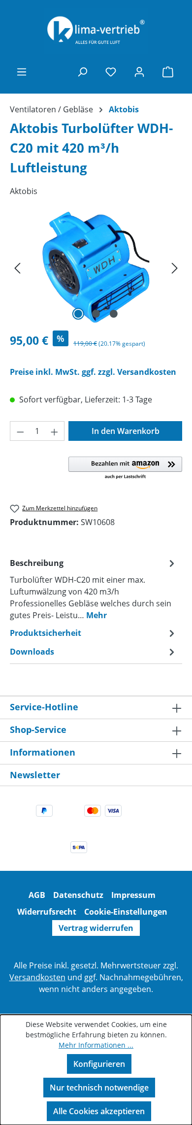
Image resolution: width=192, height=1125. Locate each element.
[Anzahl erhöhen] (54, 431)
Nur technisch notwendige (99, 1087)
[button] (125, 468)
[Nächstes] (174, 267)
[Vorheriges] (17, 267)
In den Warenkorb (126, 431)
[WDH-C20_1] (96, 267)
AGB (37, 895)
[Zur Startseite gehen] (96, 31)
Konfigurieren (99, 1064)
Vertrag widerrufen (96, 928)
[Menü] (21, 71)
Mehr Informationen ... (96, 1045)
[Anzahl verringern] (20, 431)
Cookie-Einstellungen (125, 911)
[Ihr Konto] (139, 71)
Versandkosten (37, 977)
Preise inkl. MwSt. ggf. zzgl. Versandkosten (93, 371)
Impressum (133, 895)
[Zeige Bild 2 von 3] (96, 314)
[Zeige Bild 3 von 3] (114, 314)
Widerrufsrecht (46, 911)
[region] (96, 267)
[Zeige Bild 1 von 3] (78, 314)
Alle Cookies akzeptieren (99, 1111)
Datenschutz (78, 895)
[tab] (93, 589)
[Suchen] (82, 71)
